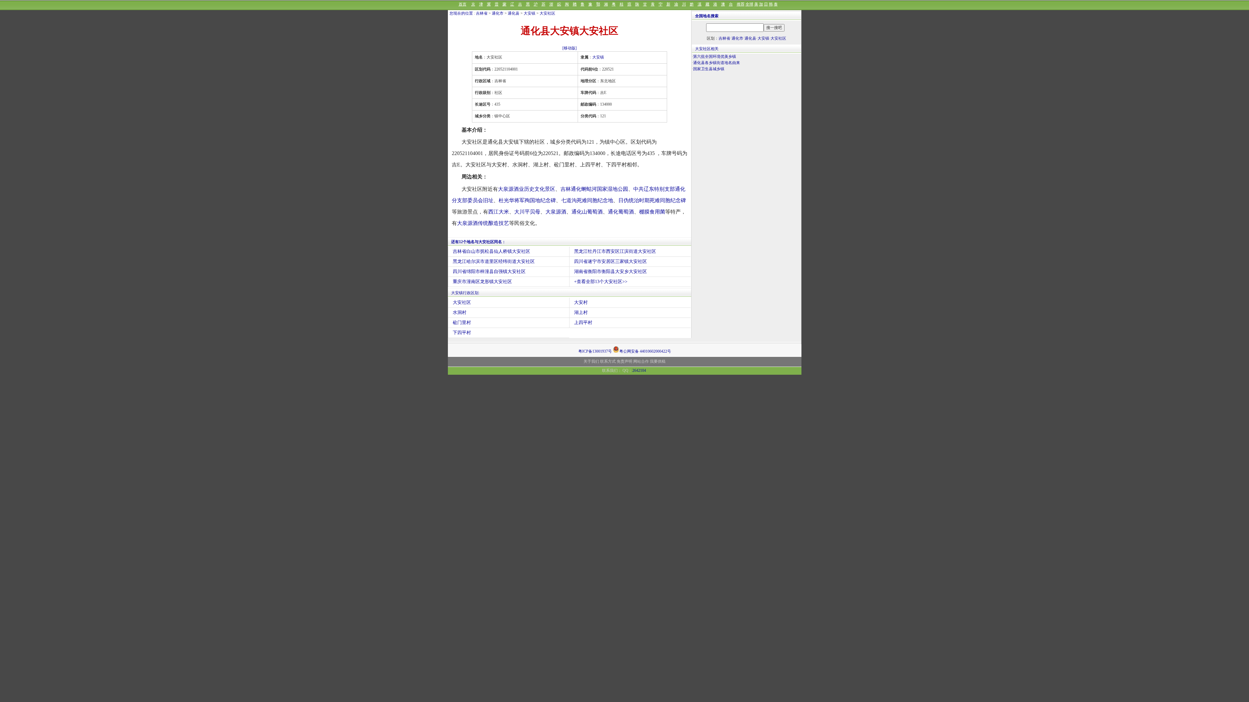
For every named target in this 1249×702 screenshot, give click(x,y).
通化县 (513, 13)
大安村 (581, 302)
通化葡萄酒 (621, 211)
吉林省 (482, 13)
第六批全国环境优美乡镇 (714, 56)
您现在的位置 (461, 13)
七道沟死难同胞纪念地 (587, 200)
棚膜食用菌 (652, 211)
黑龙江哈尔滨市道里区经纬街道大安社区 (494, 261)
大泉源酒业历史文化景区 (526, 189)
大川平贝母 (527, 211)
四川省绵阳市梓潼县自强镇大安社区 (489, 271)
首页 (462, 4)
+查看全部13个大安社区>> (600, 281)
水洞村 (459, 312)
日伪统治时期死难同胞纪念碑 (652, 200)
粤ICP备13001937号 (595, 351)
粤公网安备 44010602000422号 (645, 351)
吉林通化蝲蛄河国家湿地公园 (594, 189)
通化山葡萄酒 (587, 211)
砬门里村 (462, 322)
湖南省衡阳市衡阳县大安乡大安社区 (610, 271)
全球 (749, 4)
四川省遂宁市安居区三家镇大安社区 (610, 261)
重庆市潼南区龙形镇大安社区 (482, 281)
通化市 (498, 13)
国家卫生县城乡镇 (708, 69)
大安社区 (547, 13)
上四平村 (583, 322)
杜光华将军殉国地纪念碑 (527, 200)
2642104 (639, 370)
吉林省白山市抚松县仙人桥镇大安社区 (491, 251)
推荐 (741, 4)
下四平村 (462, 332)
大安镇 (529, 13)
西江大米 (498, 211)
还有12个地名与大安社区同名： (478, 242)
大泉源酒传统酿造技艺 (483, 223)
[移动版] (569, 48)
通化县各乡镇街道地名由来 (716, 62)
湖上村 (581, 312)
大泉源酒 (555, 211)
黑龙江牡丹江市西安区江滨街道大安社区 (615, 251)
